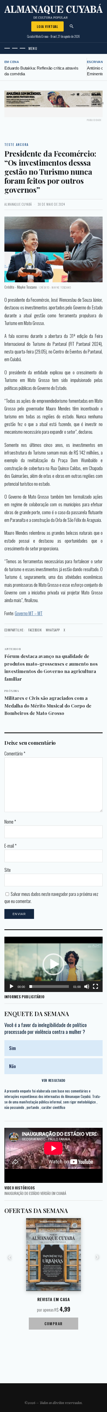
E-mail (10, 845)
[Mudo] (86, 986)
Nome (10, 821)
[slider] (49, 986)
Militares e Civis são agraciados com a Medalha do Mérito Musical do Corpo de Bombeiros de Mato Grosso (47, 702)
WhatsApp (53, 630)
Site (7, 870)
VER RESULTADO (53, 1080)
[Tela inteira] (95, 986)
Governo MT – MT (29, 613)
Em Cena (11, 62)
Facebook (35, 630)
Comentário (14, 753)
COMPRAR (53, 1323)
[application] (53, 964)
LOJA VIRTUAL (47, 26)
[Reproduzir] (11, 986)
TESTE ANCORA (16, 144)
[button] (53, 964)
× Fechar (98, 103)
